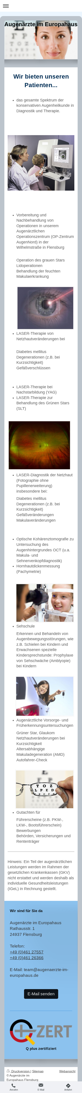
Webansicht (67, 1071)
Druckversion (20, 1071)
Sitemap (38, 1071)
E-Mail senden (41, 994)
